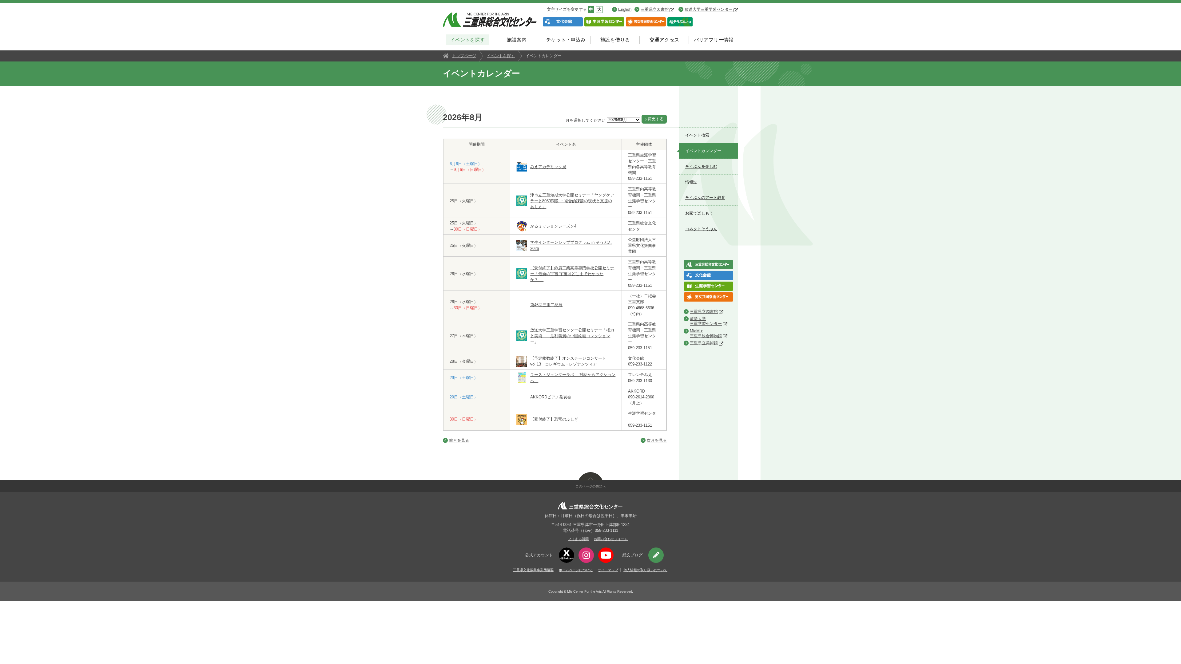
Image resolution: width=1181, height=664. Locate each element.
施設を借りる (615, 39)
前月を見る (459, 440)
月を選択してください (586, 120)
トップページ (464, 55)
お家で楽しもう (699, 213)
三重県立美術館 (704, 343)
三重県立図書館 (655, 9)
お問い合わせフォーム (611, 539)
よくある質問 (578, 539)
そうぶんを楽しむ (701, 166)
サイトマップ (608, 570)
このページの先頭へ (590, 486)
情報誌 (691, 182)
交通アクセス (664, 39)
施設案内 (517, 39)
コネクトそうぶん (701, 229)
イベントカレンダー (703, 150)
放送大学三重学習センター (709, 9)
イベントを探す (467, 39)
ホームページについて (576, 570)
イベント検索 (697, 135)
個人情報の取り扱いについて (645, 570)
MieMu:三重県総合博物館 (706, 333)
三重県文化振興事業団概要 (533, 570)
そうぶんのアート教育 (705, 197)
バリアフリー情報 (713, 39)
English (624, 9)
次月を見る (657, 440)
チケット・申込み (566, 39)
